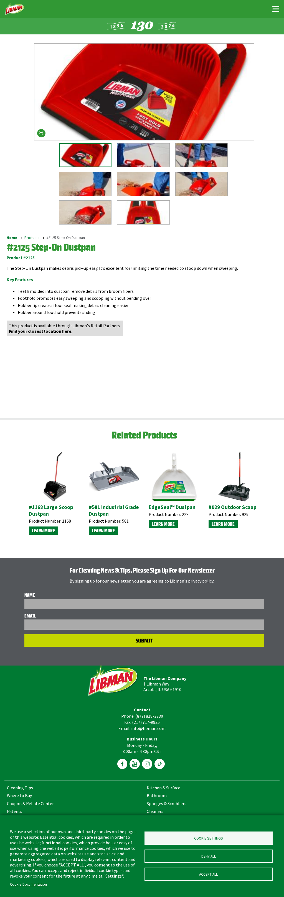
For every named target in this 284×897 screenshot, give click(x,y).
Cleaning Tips (20, 787)
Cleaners (155, 811)
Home (12, 237)
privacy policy (200, 581)
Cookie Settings (208, 838)
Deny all (208, 856)
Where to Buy (19, 795)
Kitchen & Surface (163, 787)
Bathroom (157, 795)
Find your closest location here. (40, 331)
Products (31, 237)
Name (29, 595)
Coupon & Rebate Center (30, 803)
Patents (14, 811)
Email (30, 615)
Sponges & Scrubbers (166, 803)
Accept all (208, 874)
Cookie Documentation (28, 884)
